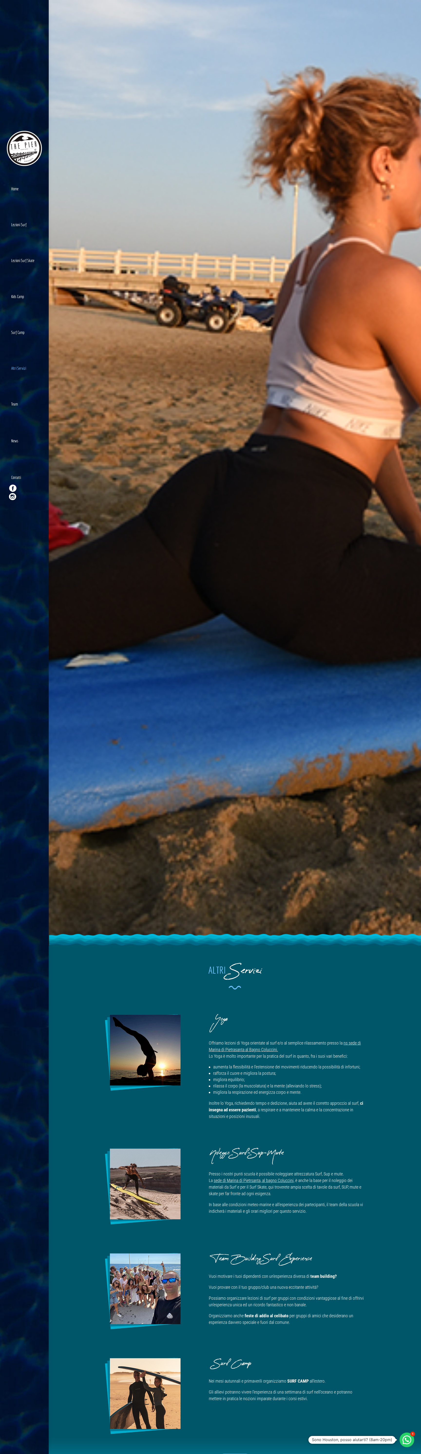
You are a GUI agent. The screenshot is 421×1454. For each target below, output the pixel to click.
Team (14, 404)
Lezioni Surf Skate (22, 260)
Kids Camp (17, 296)
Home (15, 188)
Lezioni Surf (19, 224)
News (14, 440)
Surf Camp (17, 332)
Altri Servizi (18, 368)
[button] (407, 1440)
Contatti (16, 477)
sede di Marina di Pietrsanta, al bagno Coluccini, (254, 1180)
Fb (12, 508)
